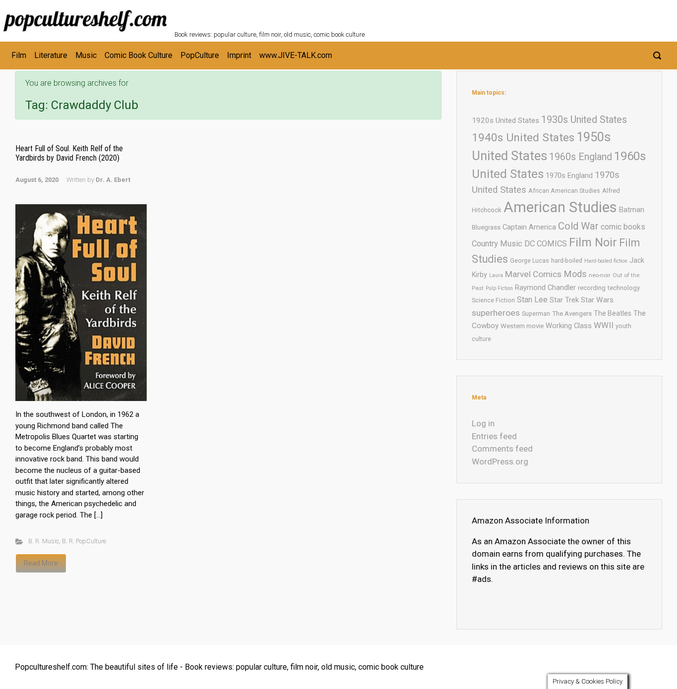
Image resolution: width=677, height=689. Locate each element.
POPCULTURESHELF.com (282, 13)
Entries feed (494, 436)
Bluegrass (486, 227)
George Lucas (529, 260)
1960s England (580, 157)
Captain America (529, 227)
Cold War (578, 226)
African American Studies (564, 190)
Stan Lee (532, 299)
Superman (536, 313)
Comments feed (502, 449)
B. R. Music (43, 541)
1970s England (569, 175)
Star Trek (564, 299)
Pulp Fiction (499, 288)
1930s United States (584, 119)
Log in (483, 423)
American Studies (560, 207)
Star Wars (597, 299)
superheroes (496, 313)
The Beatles (612, 313)
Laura (496, 275)
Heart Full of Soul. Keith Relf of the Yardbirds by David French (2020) (69, 153)
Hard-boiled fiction (605, 261)
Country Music (497, 243)
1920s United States (505, 120)
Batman (631, 209)
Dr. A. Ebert (113, 179)
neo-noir (600, 275)
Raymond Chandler (545, 287)
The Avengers (572, 313)
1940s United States (523, 137)
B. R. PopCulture (84, 541)
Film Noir (593, 242)
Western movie (522, 326)
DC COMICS (545, 243)
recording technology (609, 287)
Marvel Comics (533, 274)
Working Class (569, 325)
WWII (604, 325)
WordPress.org (500, 461)
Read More (41, 563)
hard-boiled (566, 260)
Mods (575, 274)
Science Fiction (493, 300)
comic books (623, 226)
